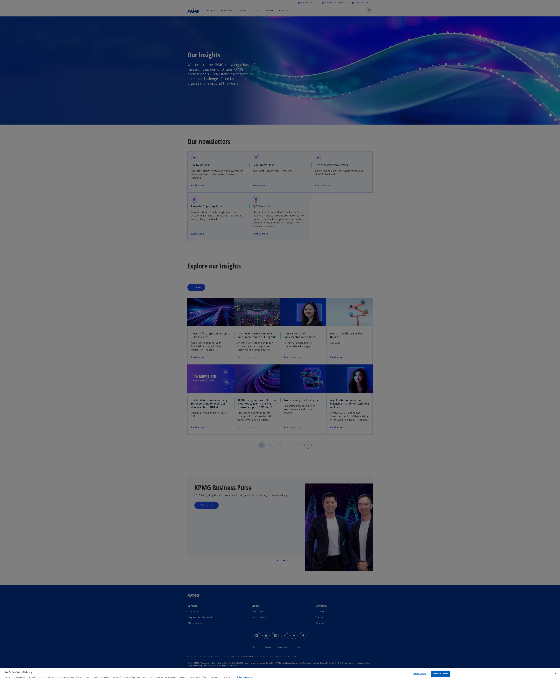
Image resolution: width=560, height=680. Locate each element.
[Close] (555, 673)
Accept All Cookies (440, 673)
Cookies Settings (419, 673)
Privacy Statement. (245, 677)
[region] (280, 674)
